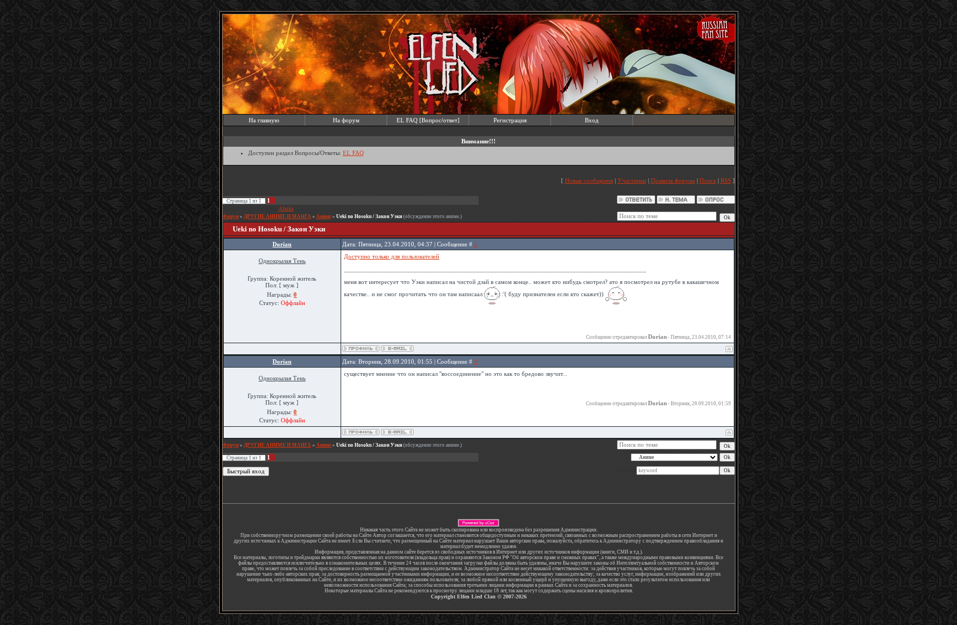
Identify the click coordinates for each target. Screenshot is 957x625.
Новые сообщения (589, 180)
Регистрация (510, 120)
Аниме (323, 216)
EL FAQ (353, 152)
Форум (231, 216)
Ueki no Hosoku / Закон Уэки (369, 216)
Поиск (707, 180)
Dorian (281, 244)
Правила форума (673, 180)
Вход (592, 120)
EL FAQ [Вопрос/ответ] (428, 120)
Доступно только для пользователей (391, 256)
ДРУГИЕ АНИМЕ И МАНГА (277, 216)
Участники (632, 180)
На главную (264, 120)
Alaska (286, 208)
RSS (726, 180)
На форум (346, 120)
